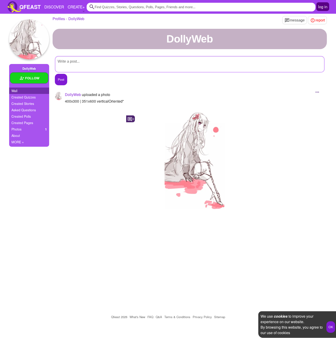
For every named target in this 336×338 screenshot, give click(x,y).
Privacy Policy (202, 317)
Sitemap (219, 317)
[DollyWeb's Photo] (194, 157)
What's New (137, 317)
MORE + (17, 142)
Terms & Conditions (177, 317)
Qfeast (119, 317)
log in (322, 6)
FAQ (150, 317)
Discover (54, 7)
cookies (281, 316)
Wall (14, 90)
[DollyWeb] (29, 39)
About (15, 135)
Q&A (159, 317)
